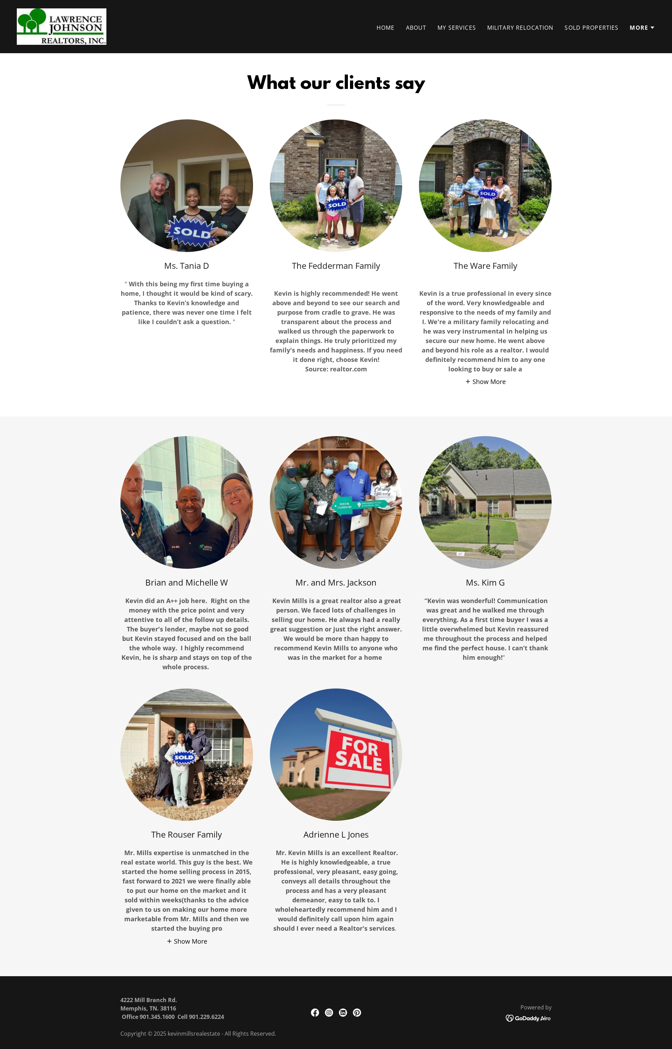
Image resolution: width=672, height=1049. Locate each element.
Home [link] (386, 28)
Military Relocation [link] (520, 28)
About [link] (416, 28)
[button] (642, 27)
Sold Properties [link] (591, 28)
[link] (61, 26)
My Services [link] (457, 28)
